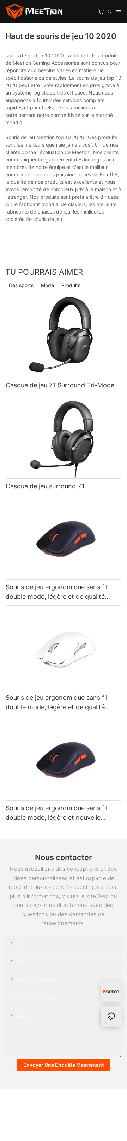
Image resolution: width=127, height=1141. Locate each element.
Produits (70, 285)
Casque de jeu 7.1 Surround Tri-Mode (60, 385)
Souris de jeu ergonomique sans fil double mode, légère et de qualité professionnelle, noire (56, 592)
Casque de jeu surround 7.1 (45, 486)
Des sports (21, 285)
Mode (47, 285)
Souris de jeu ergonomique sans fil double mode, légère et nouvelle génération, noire (56, 813)
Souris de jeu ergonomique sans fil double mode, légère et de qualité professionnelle (56, 703)
